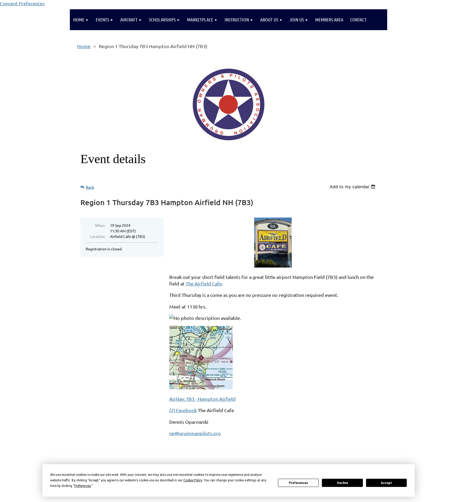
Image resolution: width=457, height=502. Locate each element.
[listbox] (353, 186)
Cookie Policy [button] (192, 480)
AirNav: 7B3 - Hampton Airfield (202, 399)
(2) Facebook (183, 410)
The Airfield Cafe (204, 283)
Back (90, 187)
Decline (342, 483)
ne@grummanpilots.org (195, 433)
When (100, 225)
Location (97, 236)
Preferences (298, 483)
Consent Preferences (22, 3)
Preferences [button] (82, 486)
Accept (386, 483)
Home (83, 46)
